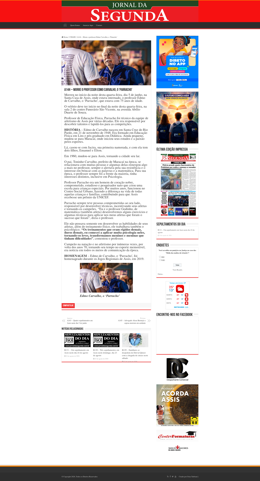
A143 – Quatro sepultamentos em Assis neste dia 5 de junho (80, 320)
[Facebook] (170, 476)
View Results (177, 270)
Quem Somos (75, 25)
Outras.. (160, 274)
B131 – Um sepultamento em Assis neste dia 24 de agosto (76, 351)
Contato (99, 25)
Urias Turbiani (192, 476)
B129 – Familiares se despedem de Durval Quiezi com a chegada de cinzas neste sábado (135, 354)
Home (65, 25)
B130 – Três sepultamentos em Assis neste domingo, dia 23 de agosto (106, 353)
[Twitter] (173, 476)
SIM (162, 257)
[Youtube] (175, 476)
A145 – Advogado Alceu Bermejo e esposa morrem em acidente (132, 320)
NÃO (163, 260)
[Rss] (168, 476)
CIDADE (72, 37)
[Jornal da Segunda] (130, 11)
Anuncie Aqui (88, 25)
